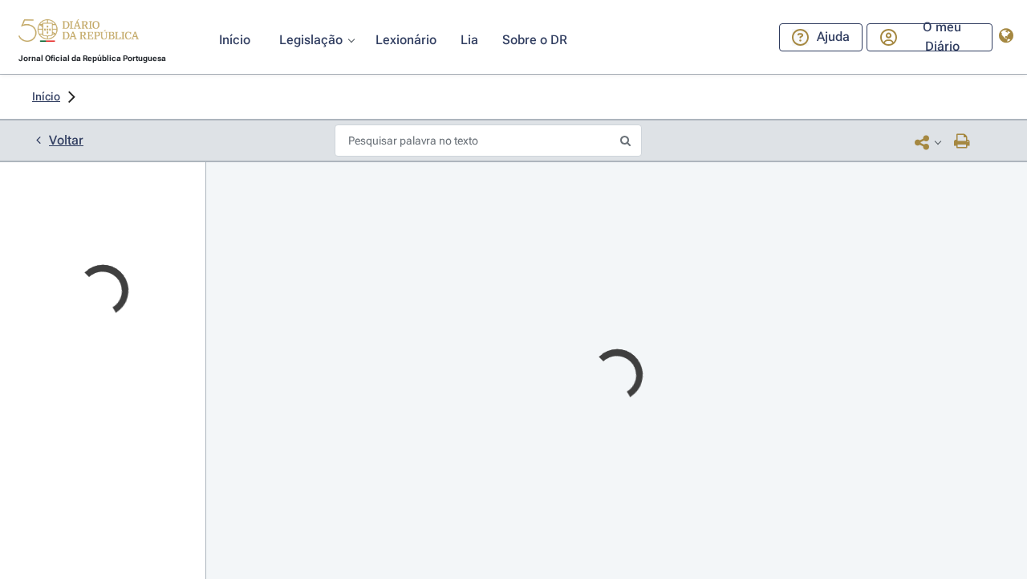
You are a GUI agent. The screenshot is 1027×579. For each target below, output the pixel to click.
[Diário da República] (78, 34)
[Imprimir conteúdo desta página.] (962, 142)
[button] (78, 33)
